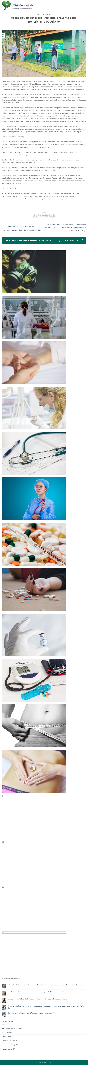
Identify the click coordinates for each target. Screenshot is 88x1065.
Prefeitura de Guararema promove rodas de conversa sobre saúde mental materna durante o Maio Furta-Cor (46, 1007)
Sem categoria (7, 1049)
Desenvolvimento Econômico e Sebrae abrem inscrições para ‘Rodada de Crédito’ (37, 999)
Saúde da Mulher (8, 1045)
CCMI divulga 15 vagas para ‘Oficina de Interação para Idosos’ (31, 1013)
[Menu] (85, 5)
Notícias (5, 1032)
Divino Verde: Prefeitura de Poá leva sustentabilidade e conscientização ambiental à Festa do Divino (44, 985)
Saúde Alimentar (8, 1036)
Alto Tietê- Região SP (44, 14)
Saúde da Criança (8, 1041)
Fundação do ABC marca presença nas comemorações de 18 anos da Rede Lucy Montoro (40, 992)
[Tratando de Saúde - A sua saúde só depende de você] (18, 5)
